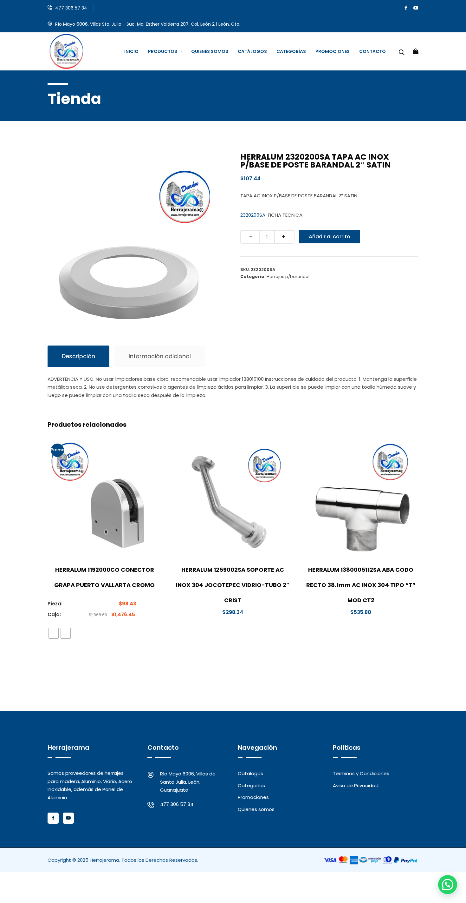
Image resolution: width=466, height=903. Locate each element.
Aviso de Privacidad (356, 785)
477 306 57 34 (71, 8)
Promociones (253, 797)
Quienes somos (256, 809)
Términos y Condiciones (361, 773)
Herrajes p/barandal (288, 277)
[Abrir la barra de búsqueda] (401, 51)
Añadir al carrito (329, 236)
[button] (447, 884)
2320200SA (252, 215)
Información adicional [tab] (160, 356)
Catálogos (250, 773)
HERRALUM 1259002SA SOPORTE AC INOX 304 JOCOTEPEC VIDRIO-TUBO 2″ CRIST (232, 585)
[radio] (53, 633)
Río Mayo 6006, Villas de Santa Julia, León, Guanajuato (188, 781)
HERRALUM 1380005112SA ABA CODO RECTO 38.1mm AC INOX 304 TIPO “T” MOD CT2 (361, 585)
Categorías (251, 785)
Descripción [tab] (78, 356)
